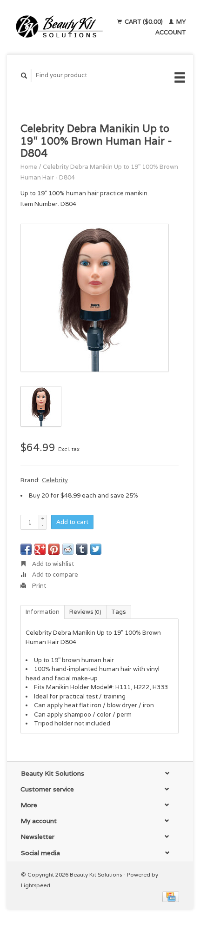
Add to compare (54, 574)
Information (43, 612)
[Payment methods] (170, 896)
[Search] (24, 75)
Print (38, 586)
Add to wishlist (52, 564)
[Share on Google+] (40, 549)
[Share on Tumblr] (81, 549)
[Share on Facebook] (26, 549)
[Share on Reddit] (67, 549)
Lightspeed (35, 885)
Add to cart (72, 522)
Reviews (85, 612)
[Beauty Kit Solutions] (59, 27)
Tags (118, 612)
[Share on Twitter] (95, 549)
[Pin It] (54, 549)
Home (28, 167)
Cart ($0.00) (143, 22)
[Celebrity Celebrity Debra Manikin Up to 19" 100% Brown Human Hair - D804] (94, 298)
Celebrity (55, 480)
